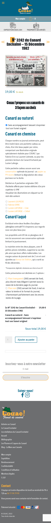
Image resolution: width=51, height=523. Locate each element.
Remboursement (7, 462)
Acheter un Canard (8, 424)
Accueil (4, 436)
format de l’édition (23, 259)
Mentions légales (7, 474)
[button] (41, 59)
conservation (10, 171)
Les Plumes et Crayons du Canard (14, 444)
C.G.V (3, 478)
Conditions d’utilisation (10, 470)
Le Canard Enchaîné (8, 428)
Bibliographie (6, 440)
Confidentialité (7, 466)
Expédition (5, 459)
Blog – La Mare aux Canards (11, 447)
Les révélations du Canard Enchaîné (14, 432)
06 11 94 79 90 (13, 493)
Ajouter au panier (26, 339)
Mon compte (20, 18)
